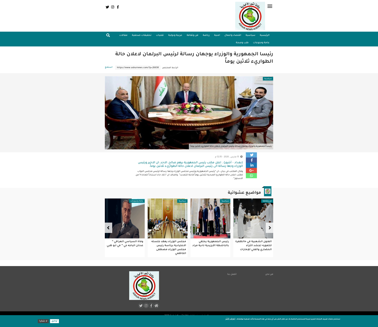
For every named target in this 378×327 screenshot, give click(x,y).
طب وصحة (242, 42)
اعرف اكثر (230, 319)
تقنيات (160, 35)
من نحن (269, 274)
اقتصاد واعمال (232, 35)
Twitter (107, 7)
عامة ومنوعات (261, 42)
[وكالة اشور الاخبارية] (250, 16)
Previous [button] (269, 228)
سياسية (250, 35)
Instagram (112, 7)
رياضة (206, 35)
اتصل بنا (232, 274)
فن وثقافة (192, 35)
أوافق (54, 321)
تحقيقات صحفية (141, 35)
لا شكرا (43, 321)
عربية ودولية (175, 35)
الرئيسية (264, 35)
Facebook (117, 7)
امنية (217, 35)
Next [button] (108, 228)
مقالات (123, 35)
